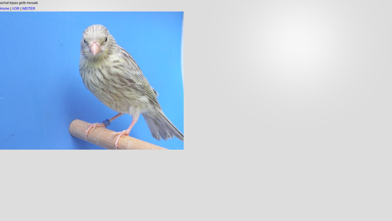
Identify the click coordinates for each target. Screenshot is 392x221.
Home (4, 9)
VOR (16, 9)
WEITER (28, 9)
